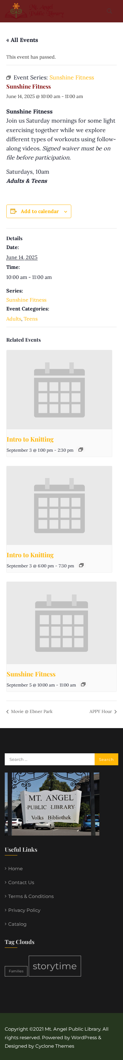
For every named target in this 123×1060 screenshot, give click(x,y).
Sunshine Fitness (26, 300)
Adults (13, 319)
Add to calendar (40, 211)
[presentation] (59, 389)
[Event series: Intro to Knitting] (81, 449)
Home (15, 869)
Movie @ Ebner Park (31, 711)
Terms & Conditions (31, 896)
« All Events (22, 39)
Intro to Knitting (30, 439)
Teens (31, 319)
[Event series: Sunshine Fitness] (83, 684)
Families (16, 971)
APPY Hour (101, 711)
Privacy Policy (24, 910)
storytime (55, 965)
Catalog (17, 924)
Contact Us (21, 882)
